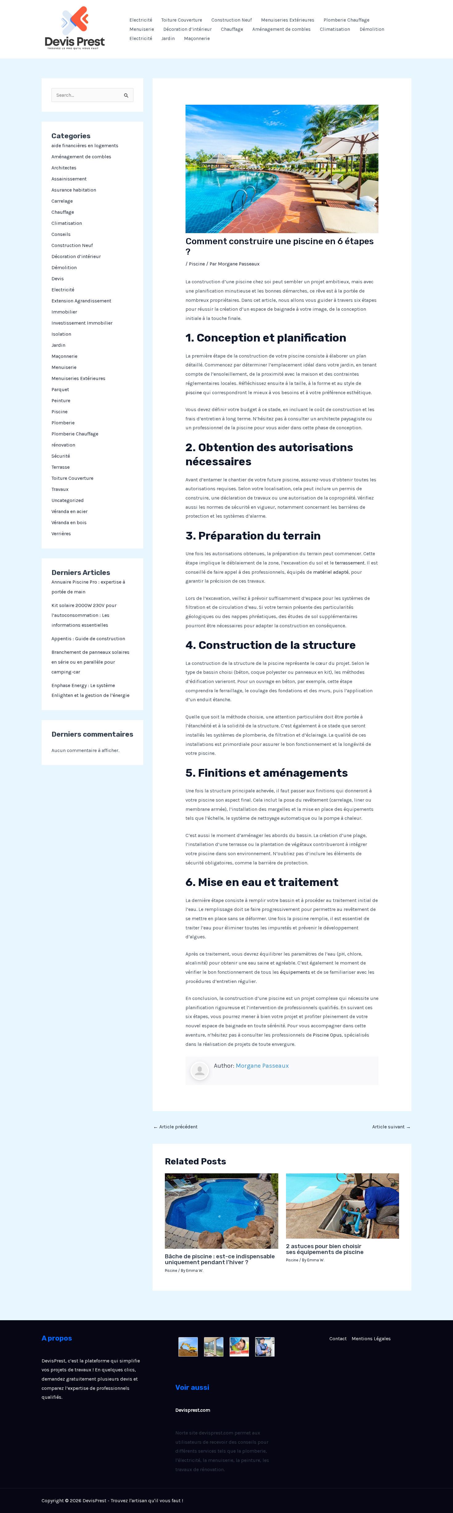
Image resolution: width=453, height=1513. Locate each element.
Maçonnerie (197, 38)
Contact (338, 1338)
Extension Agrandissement (81, 301)
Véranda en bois (69, 522)
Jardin (168, 38)
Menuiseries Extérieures (287, 20)
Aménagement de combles (281, 29)
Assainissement (69, 179)
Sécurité (60, 456)
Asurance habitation (73, 190)
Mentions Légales (371, 1338)
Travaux (59, 489)
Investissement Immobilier (81, 323)
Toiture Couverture (181, 20)
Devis (57, 278)
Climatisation (335, 29)
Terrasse (60, 467)
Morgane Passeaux (262, 1065)
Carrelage (62, 201)
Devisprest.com (192, 1410)
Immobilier (64, 312)
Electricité (140, 20)
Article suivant (391, 1127)
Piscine (59, 412)
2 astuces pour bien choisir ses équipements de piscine (325, 1249)
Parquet (60, 389)
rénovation (63, 445)
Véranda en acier (69, 511)
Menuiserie (141, 29)
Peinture (60, 400)
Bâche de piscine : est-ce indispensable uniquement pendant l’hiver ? (220, 1259)
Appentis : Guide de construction (88, 638)
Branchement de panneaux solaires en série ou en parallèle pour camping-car (90, 662)
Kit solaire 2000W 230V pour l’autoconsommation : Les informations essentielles (83, 615)
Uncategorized (67, 500)
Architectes (63, 168)
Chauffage (232, 29)
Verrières (61, 533)
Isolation (61, 334)
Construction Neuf (231, 20)
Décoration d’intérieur (187, 29)
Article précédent (175, 1127)
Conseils (61, 234)
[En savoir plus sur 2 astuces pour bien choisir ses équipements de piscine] (342, 1205)
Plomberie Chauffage (346, 20)
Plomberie (63, 423)
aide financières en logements (84, 145)
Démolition (372, 29)
